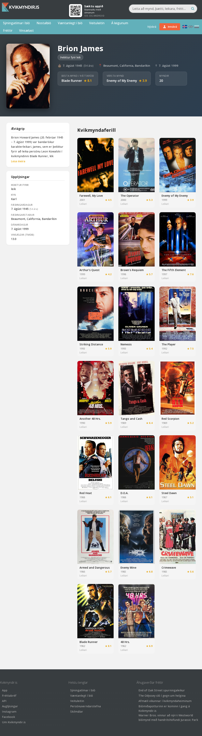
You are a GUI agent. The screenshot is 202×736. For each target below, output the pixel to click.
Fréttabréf (9, 695)
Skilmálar (76, 711)
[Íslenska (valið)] (184, 26)
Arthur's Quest (89, 270)
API (4, 701)
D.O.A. (124, 493)
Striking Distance (91, 344)
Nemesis (126, 344)
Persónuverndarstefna (85, 706)
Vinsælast (26, 30)
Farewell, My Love (91, 195)
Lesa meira (18, 161)
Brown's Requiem (132, 270)
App (4, 690)
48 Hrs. (125, 642)
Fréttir (7, 30)
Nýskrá (151, 27)
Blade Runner (72, 80)
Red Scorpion (170, 419)
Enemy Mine (128, 567)
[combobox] (163, 8)
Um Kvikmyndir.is (14, 722)
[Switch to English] (190, 26)
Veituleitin (97, 23)
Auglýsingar (10, 706)
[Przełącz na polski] (196, 26)
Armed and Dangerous (94, 567)
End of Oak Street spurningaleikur (161, 690)
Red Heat (85, 493)
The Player (169, 344)
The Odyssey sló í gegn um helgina (161, 695)
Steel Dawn (169, 493)
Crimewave (169, 567)
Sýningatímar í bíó (16, 23)
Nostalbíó (43, 23)
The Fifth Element (174, 270)
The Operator (130, 195)
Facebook (8, 717)
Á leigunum (119, 23)
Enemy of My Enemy (122, 80)
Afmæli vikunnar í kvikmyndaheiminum (165, 701)
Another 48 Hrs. (90, 419)
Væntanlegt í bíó (70, 23)
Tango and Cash (131, 419)
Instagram (9, 711)
